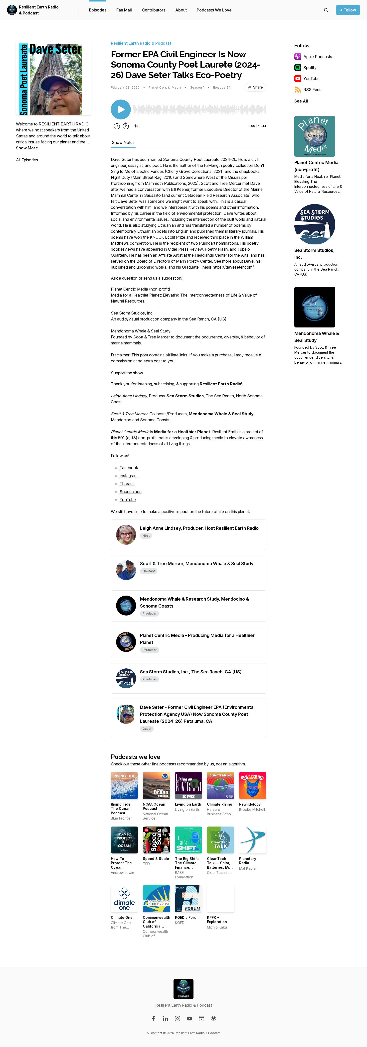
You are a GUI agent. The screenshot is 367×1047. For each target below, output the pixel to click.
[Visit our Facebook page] (153, 1018)
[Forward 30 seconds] (125, 125)
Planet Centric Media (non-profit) (140, 289)
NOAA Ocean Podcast (154, 806)
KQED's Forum (187, 917)
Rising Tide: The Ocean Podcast (121, 808)
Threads (127, 483)
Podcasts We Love (214, 9)
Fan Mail (124, 9)
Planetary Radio (247, 860)
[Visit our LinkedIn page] (165, 1018)
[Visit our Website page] (201, 1018)
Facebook (129, 467)
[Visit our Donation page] (213, 1018)
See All (301, 101)
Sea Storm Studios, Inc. (132, 313)
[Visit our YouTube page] (189, 1018)
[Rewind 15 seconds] (116, 125)
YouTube (128, 499)
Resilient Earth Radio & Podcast (39, 9)
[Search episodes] (326, 10)
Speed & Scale (156, 858)
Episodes (97, 9)
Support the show (127, 372)
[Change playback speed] (136, 125)
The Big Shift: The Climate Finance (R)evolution (187, 865)
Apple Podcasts (317, 56)
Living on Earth (188, 804)
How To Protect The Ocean (121, 862)
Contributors (153, 9)
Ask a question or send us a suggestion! (146, 278)
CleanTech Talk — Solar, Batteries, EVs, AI (219, 865)
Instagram (129, 475)
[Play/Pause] (121, 109)
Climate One (122, 917)
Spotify (310, 67)
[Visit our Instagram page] (177, 1018)
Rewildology (250, 804)
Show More (27, 147)
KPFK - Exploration (217, 919)
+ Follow (348, 9)
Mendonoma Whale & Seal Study (141, 330)
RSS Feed (312, 89)
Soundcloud (131, 491)
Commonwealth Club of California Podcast (156, 924)
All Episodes (27, 159)
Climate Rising (219, 804)
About (181, 9)
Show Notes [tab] (123, 142)
